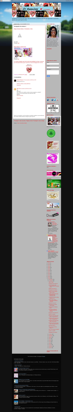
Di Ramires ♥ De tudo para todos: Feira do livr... (53, 321)
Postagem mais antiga (38, 120)
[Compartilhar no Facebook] (33, 74)
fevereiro (50, 346)
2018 (49, 270)
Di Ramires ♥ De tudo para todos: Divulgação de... (53, 318)
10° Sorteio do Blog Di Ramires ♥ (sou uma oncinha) (53, 310)
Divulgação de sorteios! (53, 332)
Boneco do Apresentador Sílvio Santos (54, 223)
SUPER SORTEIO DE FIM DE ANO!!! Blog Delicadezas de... (53, 295)
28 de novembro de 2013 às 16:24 (25, 88)
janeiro (50, 347)
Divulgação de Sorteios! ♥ (53, 312)
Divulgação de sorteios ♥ (53, 283)
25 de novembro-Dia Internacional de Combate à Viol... (54, 286)
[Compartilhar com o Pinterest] (34, 74)
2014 (49, 276)
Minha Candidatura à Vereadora (53, 251)
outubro (50, 334)
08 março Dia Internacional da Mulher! (21, 385)
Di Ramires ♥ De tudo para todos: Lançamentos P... (53, 316)
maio (50, 341)
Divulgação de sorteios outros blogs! (53, 305)
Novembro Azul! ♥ (52, 325)
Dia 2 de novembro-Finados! (54, 329)
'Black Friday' (51, 282)
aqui (18, 43)
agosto (50, 337)
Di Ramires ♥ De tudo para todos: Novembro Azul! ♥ (53, 323)
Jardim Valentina (51, 250)
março (50, 344)
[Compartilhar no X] (32, 74)
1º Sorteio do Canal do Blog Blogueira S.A (54, 298)
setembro (51, 335)
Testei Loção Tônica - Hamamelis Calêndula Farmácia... (53, 300)
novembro (51, 280)
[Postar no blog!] (31, 74)
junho (50, 340)
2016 (49, 273)
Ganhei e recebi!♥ (52, 314)
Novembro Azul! (17, 406)
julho (50, 338)
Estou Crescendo (20, 95)
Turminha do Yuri (51, 221)
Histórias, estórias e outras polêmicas (23, 83)
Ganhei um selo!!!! (22, 395)
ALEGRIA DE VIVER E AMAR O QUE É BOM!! (52, 235)
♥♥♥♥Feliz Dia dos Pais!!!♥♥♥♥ (24, 379)
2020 (49, 267)
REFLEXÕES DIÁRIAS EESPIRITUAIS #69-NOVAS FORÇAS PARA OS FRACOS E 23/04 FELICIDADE (53, 239)
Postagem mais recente (20, 120)
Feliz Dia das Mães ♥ (22, 373)
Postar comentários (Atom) (22, 123)
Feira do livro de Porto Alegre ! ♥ (53, 327)
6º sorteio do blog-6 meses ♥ (24, 368)
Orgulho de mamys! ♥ (53, 288)
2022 (49, 264)
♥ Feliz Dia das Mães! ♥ (19, 360)
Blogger (43, 356)
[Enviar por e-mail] (30, 74)
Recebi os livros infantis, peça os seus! (53, 292)
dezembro (51, 279)
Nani (18, 88)
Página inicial (29, 120)
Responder (19, 85)
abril (50, 343)
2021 (49, 266)
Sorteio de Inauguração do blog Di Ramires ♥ (27, 389)
